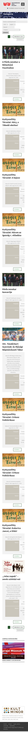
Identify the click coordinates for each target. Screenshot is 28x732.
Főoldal (5, 724)
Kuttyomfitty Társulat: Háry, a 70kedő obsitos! (10, 122)
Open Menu (22, 4)
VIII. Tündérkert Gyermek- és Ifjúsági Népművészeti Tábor (12, 346)
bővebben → (17, 99)
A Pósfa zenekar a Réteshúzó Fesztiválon (11, 64)
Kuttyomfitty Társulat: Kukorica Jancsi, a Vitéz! (11, 528)
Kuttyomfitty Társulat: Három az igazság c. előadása (11, 232)
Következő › (20, 39)
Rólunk (10, 724)
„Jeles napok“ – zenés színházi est (11, 578)
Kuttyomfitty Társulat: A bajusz (11, 176)
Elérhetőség (12, 725)
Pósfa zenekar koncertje (9, 291)
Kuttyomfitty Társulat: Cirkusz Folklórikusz (10, 417)
